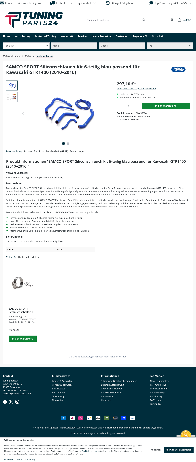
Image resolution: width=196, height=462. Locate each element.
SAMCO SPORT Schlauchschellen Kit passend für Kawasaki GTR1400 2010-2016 (22, 310)
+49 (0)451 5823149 (18, 390)
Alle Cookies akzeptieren (179, 449)
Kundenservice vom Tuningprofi (23, 3)
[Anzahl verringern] (120, 106)
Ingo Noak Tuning (159, 388)
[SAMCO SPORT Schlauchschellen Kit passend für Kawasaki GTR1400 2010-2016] (23, 284)
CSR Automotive (158, 384)
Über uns (106, 400)
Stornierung (58, 396)
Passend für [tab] (30, 151)
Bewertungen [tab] (77, 151)
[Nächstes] (108, 113)
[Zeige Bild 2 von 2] (68, 143)
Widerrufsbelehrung (111, 392)
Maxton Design (157, 392)
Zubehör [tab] (11, 257)
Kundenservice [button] (61, 376)
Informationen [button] (110, 376)
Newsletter (57, 400)
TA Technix (155, 400)
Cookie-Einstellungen (91, 451)
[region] (58, 113)
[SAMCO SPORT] (178, 70)
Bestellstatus (58, 388)
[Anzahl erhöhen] (137, 106)
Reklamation (58, 392)
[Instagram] (17, 402)
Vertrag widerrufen (62, 384)
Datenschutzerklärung (112, 384)
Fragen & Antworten (62, 380)
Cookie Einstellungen (112, 388)
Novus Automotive (159, 380)
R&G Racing (156, 396)
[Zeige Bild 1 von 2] (63, 143)
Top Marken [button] (157, 376)
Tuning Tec (155, 403)
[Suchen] (143, 20)
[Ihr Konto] (172, 20)
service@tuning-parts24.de (17, 393)
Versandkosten (89, 427)
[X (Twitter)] (11, 402)
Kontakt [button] (8, 376)
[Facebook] (5, 402)
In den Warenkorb (165, 105)
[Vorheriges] (23, 113)
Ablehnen (156, 449)
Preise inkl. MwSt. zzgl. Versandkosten (136, 88)
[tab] (14, 151)
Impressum (107, 396)
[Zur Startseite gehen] (33, 20)
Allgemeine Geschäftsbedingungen (119, 380)
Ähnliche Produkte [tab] (28, 257)
